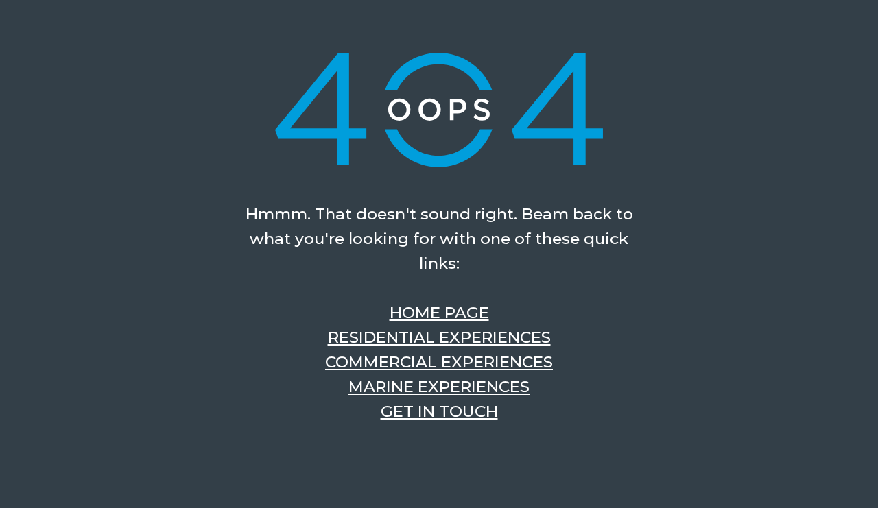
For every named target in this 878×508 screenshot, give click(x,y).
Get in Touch (439, 411)
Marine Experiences (439, 386)
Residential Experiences (439, 337)
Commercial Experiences (439, 362)
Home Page (439, 312)
